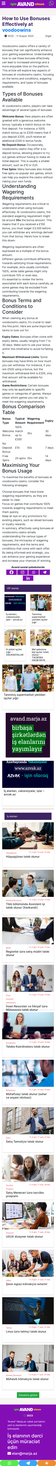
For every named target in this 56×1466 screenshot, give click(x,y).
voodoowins (16, 30)
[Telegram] (44, 572)
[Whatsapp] (33, 572)
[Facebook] (11, 572)
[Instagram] (22, 572)
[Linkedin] (28, 578)
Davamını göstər (28, 1395)
